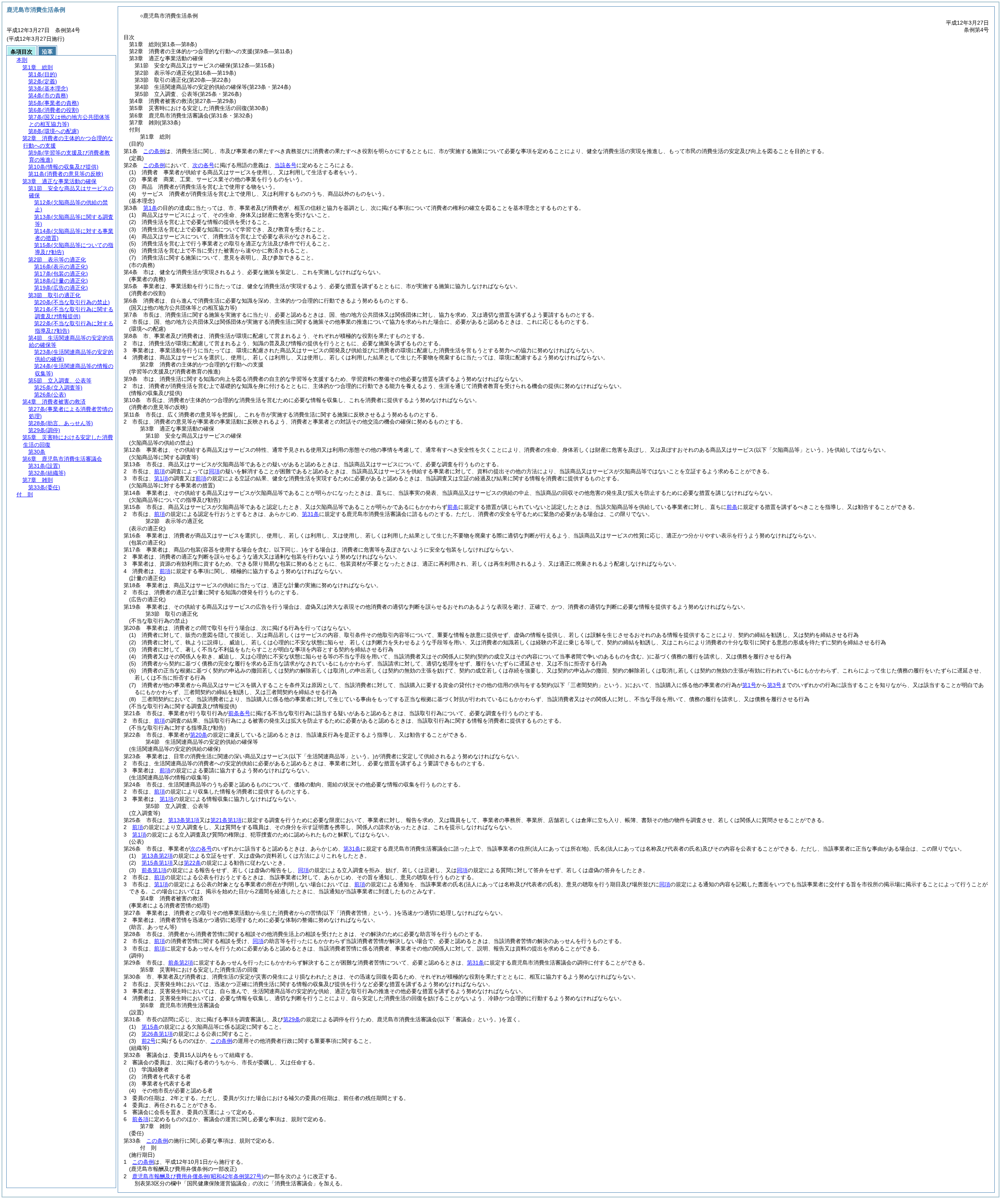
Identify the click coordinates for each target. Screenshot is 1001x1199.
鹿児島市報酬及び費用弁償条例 (198, 1176)
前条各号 (239, 713)
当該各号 (285, 165)
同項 (214, 471)
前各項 (140, 1119)
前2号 (149, 1041)
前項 (159, 471)
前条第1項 (154, 870)
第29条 (291, 1019)
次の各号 (203, 165)
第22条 (192, 863)
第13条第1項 (183, 820)
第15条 (150, 1027)
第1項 (161, 478)
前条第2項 (180, 962)
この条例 (154, 151)
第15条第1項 (157, 863)
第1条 (150, 208)
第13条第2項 (157, 856)
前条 (452, 507)
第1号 (749, 685)
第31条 (310, 514)
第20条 (198, 735)
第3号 (774, 685)
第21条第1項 (226, 820)
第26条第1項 (157, 1034)
